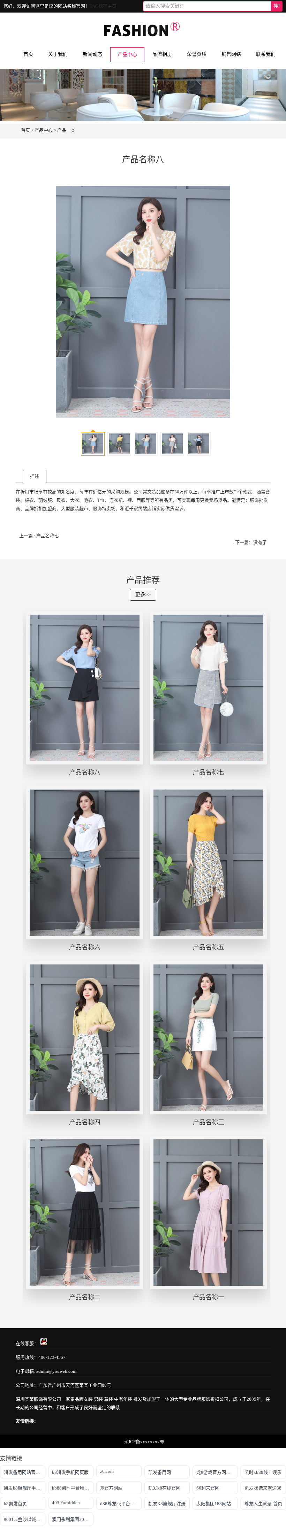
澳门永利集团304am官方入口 (72, 1519)
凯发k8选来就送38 (262, 1488)
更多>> (143, 594)
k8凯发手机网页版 (70, 1472)
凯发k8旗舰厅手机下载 (24, 1488)
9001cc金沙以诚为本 (24, 1519)
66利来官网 (207, 1488)
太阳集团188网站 (213, 1503)
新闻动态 (92, 54)
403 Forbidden (66, 1502)
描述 (34, 476)
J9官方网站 (111, 1488)
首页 (28, 54)
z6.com (107, 1471)
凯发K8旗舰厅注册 (167, 1503)
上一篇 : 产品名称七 (39, 535)
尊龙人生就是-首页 (263, 1503)
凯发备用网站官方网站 (24, 1472)
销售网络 (231, 54)
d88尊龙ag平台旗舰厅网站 (121, 1503)
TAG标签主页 (103, 6)
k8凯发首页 (15, 1503)
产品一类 (66, 130)
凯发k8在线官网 (164, 1488)
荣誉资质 (196, 54)
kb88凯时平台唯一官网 (72, 1488)
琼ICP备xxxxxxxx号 (144, 1441)
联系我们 (266, 54)
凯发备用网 (159, 1472)
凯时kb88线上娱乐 (262, 1472)
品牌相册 (162, 54)
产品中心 (127, 54)
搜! (276, 6)
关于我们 (58, 54)
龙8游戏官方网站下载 (217, 1472)
